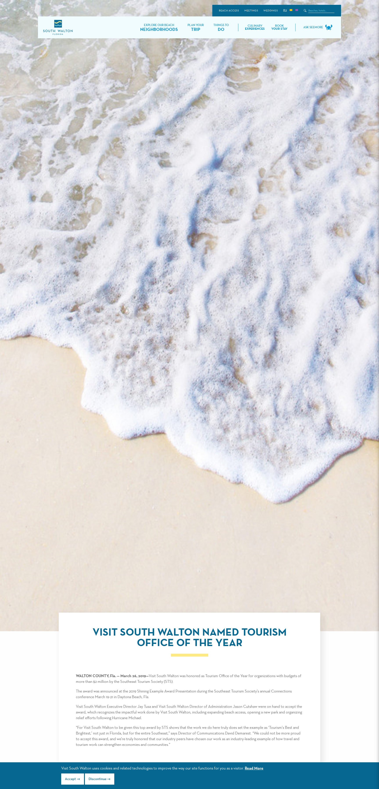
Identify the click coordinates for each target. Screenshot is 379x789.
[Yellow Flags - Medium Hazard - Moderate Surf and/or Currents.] (291, 10)
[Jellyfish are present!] (296, 10)
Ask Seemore (313, 27)
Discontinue (97, 779)
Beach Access (229, 10)
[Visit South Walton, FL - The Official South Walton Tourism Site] (57, 27)
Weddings (270, 10)
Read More (254, 768)
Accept (70, 779)
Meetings (251, 10)
